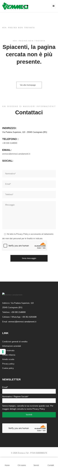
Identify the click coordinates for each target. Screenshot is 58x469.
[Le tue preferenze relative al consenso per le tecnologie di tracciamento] (3, 352)
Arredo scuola (8, 359)
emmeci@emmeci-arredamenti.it (16, 154)
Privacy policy (8, 364)
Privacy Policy (22, 234)
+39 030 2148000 (9, 143)
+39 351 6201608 (29, 317)
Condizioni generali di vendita (14, 341)
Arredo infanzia (8, 355)
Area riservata (8, 350)
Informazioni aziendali (11, 346)
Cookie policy (8, 368)
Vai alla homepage (28, 85)
